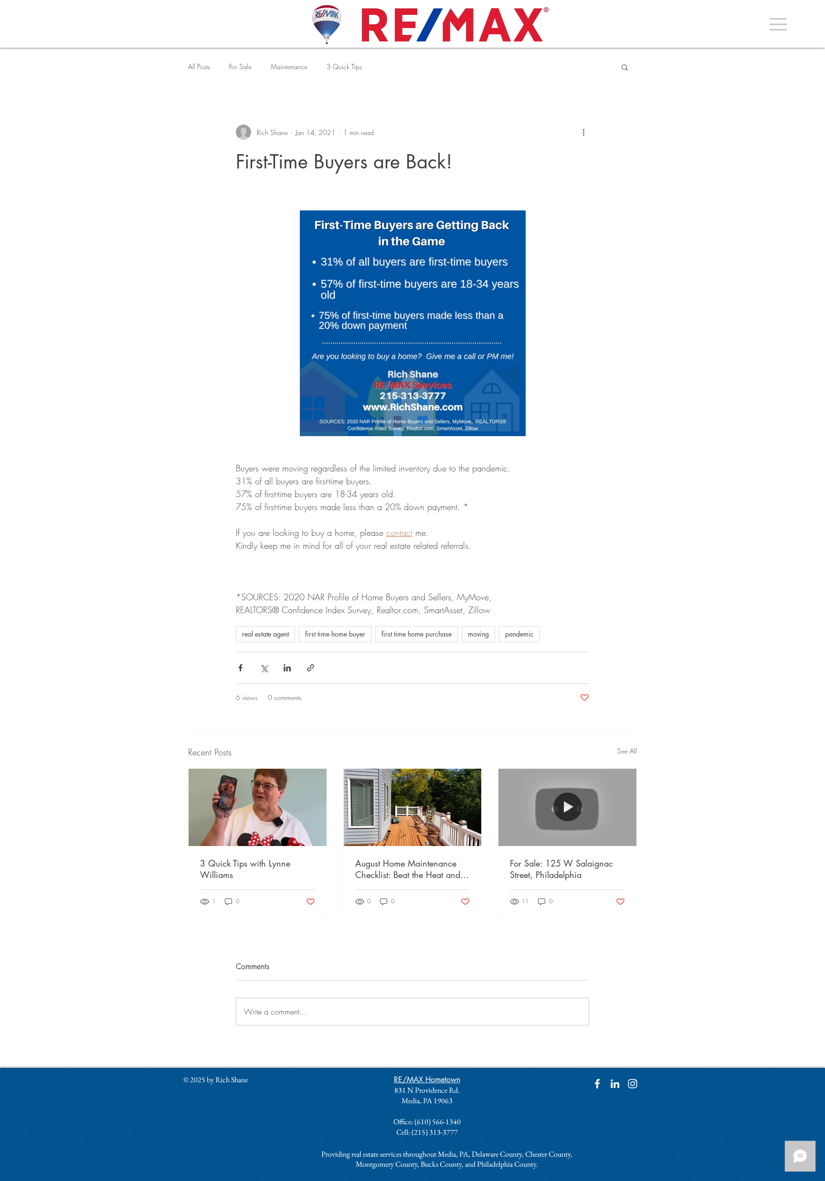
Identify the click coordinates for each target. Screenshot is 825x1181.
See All (627, 750)
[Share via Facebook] (240, 667)
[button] (778, 24)
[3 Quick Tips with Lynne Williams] (258, 807)
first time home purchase (416, 633)
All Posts (199, 66)
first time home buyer (335, 633)
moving (478, 633)
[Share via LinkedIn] (287, 667)
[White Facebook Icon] (597, 1083)
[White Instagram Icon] (632, 1083)
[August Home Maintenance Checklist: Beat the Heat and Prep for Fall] (413, 807)
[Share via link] (310, 667)
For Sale (240, 66)
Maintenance (289, 66)
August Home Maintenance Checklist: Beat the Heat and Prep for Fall (407, 868)
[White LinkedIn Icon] (615, 1083)
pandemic (519, 633)
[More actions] (583, 132)
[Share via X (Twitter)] (263, 667)
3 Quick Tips (344, 66)
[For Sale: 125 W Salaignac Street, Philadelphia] (567, 807)
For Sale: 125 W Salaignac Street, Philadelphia (561, 868)
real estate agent (265, 633)
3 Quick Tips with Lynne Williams (245, 868)
